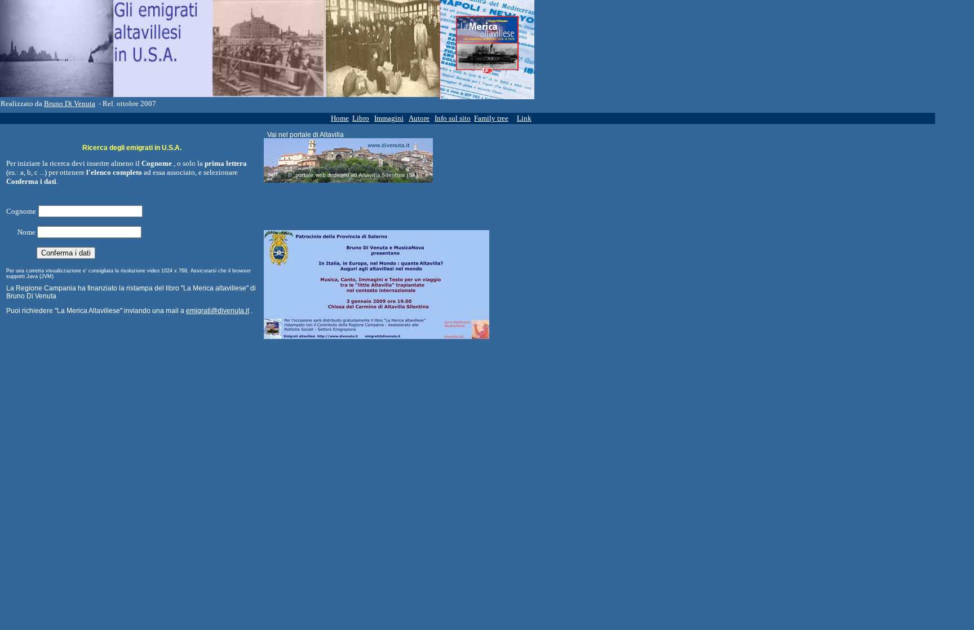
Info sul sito (453, 118)
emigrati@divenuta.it (217, 311)
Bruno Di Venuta (69, 103)
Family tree (491, 118)
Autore (419, 118)
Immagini (389, 118)
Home (340, 118)
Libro (360, 118)
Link (524, 118)
